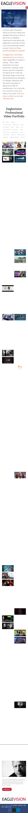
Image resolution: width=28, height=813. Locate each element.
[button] (27, 7)
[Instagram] (14, 810)
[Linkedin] (18, 810)
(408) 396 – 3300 (22, 805)
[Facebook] (10, 810)
